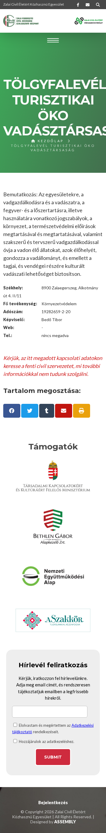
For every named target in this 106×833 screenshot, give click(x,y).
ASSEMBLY (65, 821)
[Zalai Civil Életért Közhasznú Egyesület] (21, 21)
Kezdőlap (50, 141)
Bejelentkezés (53, 802)
